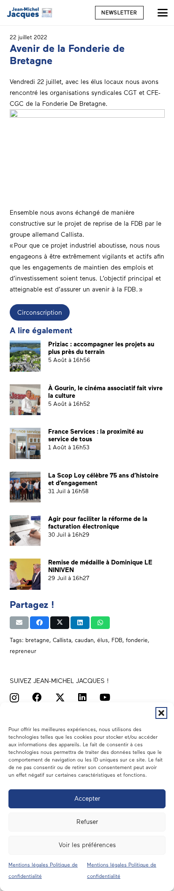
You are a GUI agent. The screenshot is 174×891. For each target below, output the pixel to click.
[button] (161, 713)
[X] (60, 698)
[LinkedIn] (82, 697)
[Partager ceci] (39, 622)
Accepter (87, 798)
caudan (84, 640)
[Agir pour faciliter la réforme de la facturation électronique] (25, 530)
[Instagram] (14, 698)
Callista (62, 640)
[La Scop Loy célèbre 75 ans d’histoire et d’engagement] (25, 487)
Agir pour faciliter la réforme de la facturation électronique (97, 522)
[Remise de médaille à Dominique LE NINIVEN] (25, 574)
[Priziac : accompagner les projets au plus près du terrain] (25, 355)
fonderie (137, 640)
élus (102, 640)
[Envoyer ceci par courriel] (19, 622)
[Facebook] (37, 697)
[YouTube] (105, 697)
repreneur (23, 651)
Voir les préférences (87, 845)
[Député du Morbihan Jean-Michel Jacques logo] (30, 12)
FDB (116, 640)
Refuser (87, 822)
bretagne (37, 640)
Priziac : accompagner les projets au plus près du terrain (101, 348)
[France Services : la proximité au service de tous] (25, 443)
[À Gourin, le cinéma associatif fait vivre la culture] (25, 399)
